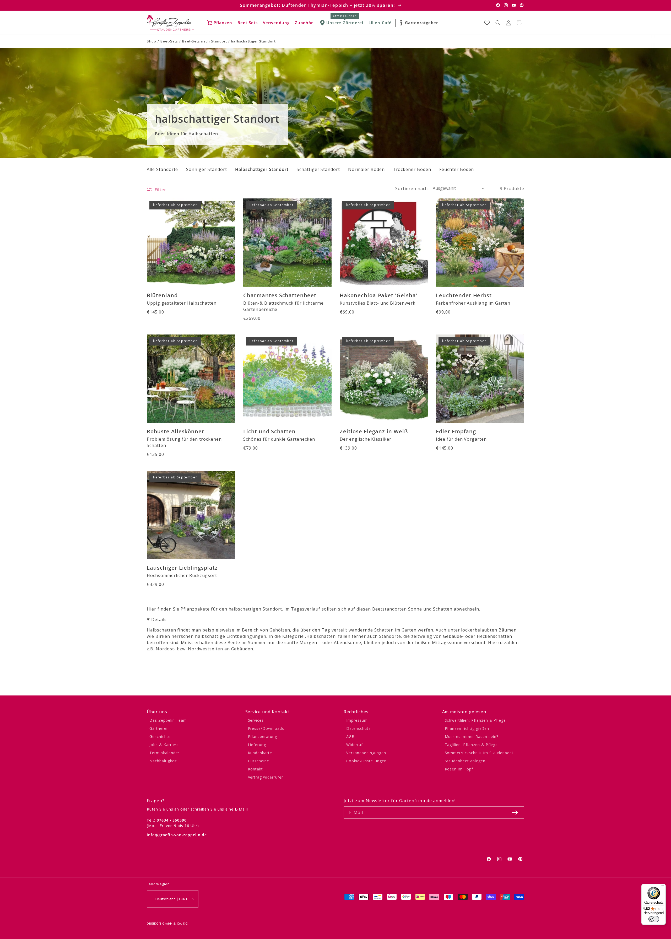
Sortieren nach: (412, 188)
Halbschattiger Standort (262, 169)
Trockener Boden (412, 169)
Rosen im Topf (459, 769)
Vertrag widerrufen (266, 777)
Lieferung (257, 744)
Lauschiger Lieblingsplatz (182, 567)
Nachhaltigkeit (163, 760)
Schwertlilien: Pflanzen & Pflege (475, 720)
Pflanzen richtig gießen (467, 728)
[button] (498, 23)
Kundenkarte (260, 752)
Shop (151, 41)
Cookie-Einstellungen (366, 760)
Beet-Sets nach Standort (204, 41)
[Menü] (662, 887)
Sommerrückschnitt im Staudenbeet (479, 752)
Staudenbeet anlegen (465, 760)
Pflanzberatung (262, 736)
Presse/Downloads (266, 728)
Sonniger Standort (206, 169)
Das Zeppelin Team (168, 720)
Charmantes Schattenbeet (279, 295)
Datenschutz (358, 728)
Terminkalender (164, 752)
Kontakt (255, 769)
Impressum (357, 720)
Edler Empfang (456, 431)
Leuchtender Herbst (464, 295)
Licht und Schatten (269, 431)
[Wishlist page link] (487, 22)
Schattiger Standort (318, 169)
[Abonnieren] (515, 812)
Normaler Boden (366, 169)
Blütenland (162, 295)
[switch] (653, 919)
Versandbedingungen (366, 752)
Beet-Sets (169, 41)
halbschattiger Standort (253, 41)
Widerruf (354, 744)
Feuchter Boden (456, 169)
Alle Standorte (162, 169)
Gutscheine (258, 760)
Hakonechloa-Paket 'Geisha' (379, 295)
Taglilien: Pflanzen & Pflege (471, 744)
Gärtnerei (158, 728)
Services (256, 720)
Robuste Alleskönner (175, 431)
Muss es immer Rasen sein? (471, 736)
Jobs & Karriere (164, 744)
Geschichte (160, 736)
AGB (350, 736)
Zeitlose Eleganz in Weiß (374, 431)
